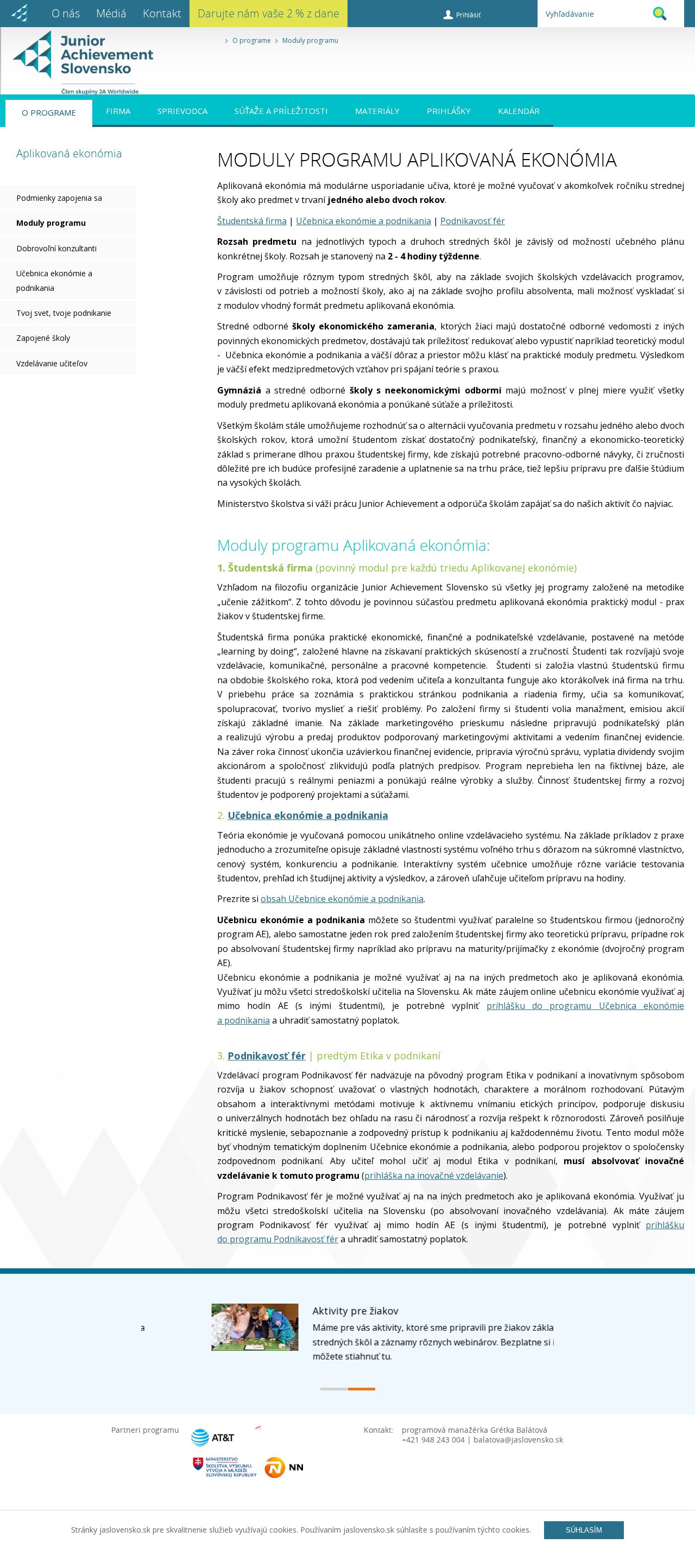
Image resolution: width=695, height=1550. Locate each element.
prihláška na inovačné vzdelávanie (433, 1175)
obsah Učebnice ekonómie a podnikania (342, 899)
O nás (66, 13)
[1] (334, 1389)
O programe (251, 40)
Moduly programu (310, 40)
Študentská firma (252, 221)
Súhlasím (584, 1530)
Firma (118, 110)
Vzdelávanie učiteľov (51, 363)
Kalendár (519, 110)
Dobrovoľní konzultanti (56, 248)
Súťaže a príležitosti (281, 110)
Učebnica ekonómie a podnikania (54, 280)
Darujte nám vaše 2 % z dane (268, 13)
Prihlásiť (468, 14)
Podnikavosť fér (472, 221)
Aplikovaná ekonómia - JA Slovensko (77, 63)
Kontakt (162, 13)
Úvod (19, 13)
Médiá (111, 13)
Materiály (377, 110)
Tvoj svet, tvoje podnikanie (63, 313)
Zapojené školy (43, 338)
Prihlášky (449, 110)
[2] (361, 1389)
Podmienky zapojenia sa (59, 198)
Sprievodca (182, 110)
